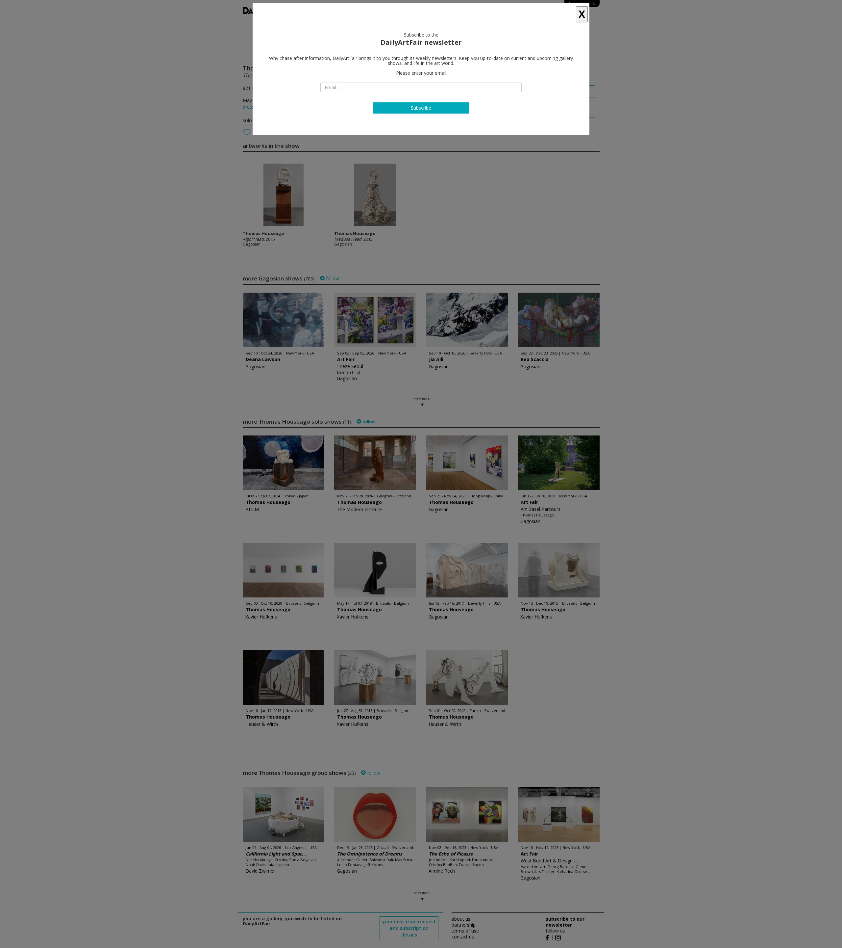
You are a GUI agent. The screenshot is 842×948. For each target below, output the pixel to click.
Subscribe (421, 108)
